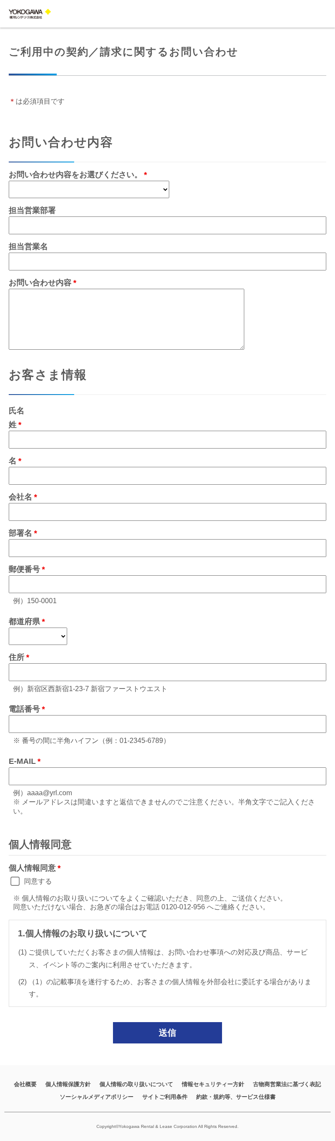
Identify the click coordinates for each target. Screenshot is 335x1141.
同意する (38, 881)
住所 (16, 657)
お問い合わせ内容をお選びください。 (75, 174)
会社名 (20, 497)
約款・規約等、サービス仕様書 (236, 1097)
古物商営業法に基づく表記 (287, 1084)
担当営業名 (28, 246)
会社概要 (25, 1084)
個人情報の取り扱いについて (136, 1084)
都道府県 (24, 621)
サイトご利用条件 (165, 1097)
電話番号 (24, 709)
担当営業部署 (32, 210)
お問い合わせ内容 (40, 282)
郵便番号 (24, 569)
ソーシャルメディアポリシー (96, 1097)
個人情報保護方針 (68, 1084)
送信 (167, 1032)
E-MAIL (22, 761)
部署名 (20, 533)
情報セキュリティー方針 (213, 1084)
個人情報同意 (32, 868)
